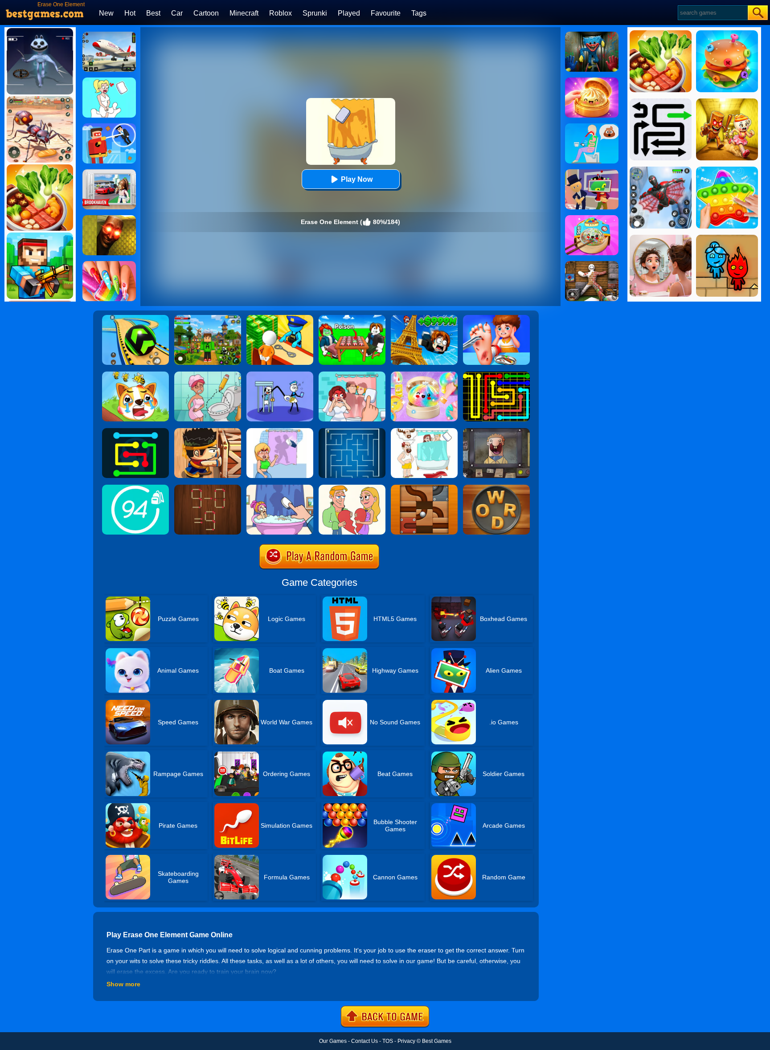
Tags (418, 13)
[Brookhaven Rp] (109, 172)
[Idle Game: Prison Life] (279, 318)
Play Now (357, 179)
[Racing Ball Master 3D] (135, 318)
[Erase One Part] (279, 431)
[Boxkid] (207, 431)
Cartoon (206, 13)
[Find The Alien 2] (591, 172)
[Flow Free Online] (135, 431)
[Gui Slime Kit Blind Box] (591, 81)
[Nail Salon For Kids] (109, 264)
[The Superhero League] (109, 126)
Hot (129, 13)
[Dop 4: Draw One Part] (424, 431)
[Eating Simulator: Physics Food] (591, 126)
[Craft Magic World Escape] (207, 318)
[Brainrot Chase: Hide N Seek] (109, 218)
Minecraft (243, 13)
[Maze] (352, 431)
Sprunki (315, 13)
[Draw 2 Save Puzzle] (207, 375)
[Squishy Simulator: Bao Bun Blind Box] (424, 375)
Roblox (280, 13)
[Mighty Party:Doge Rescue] (135, 375)
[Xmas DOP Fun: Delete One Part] (109, 81)
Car (177, 13)
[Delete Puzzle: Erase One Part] (352, 375)
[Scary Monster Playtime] (591, 35)
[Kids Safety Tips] (496, 318)
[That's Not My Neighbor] (496, 431)
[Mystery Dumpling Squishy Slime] (591, 218)
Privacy (406, 1041)
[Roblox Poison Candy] (352, 318)
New (106, 13)
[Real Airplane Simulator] (109, 35)
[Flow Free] (496, 375)
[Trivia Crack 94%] (135, 488)
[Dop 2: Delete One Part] (279, 488)
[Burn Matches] (207, 488)
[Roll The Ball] (424, 488)
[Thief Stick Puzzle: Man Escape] (279, 375)
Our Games (333, 1041)
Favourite (386, 13)
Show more (123, 984)
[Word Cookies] (496, 488)
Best (153, 13)
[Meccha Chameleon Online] (591, 264)
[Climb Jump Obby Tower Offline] (424, 318)
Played (349, 13)
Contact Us (364, 1041)
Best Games (436, 1041)
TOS (387, 1041)
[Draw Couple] (352, 488)
